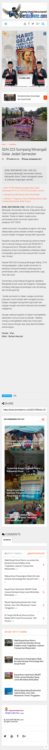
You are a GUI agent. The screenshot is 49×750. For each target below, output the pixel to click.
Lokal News (12, 144)
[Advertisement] (24, 365)
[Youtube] (25, 23)
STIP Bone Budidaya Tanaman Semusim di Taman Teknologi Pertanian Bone (22, 518)
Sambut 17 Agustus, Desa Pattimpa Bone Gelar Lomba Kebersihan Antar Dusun (24, 200)
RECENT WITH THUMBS (16, 632)
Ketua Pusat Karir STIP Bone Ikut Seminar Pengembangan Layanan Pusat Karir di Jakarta (24, 493)
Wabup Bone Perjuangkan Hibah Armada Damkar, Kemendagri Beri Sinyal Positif (28, 661)
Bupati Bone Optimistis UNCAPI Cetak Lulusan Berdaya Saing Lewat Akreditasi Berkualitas (29, 96)
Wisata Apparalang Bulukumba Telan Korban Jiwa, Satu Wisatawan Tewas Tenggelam (27, 692)
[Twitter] (33, 23)
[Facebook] (29, 23)
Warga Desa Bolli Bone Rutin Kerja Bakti (22, 194)
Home (4, 144)
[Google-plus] (38, 23)
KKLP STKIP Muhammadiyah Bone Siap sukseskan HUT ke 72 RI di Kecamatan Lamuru (23, 189)
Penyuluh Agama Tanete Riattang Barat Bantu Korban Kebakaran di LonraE (24, 444)
